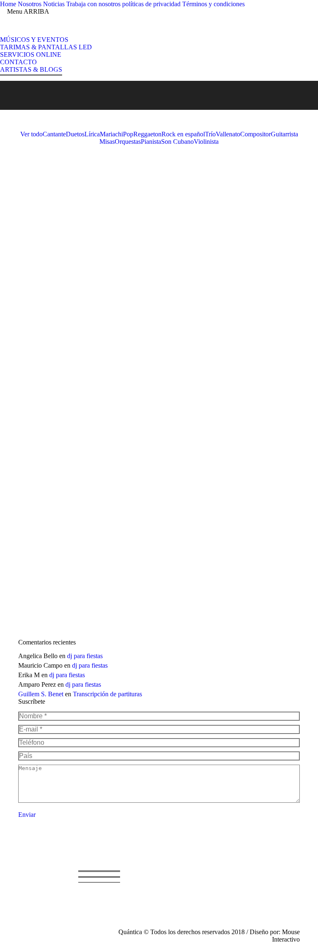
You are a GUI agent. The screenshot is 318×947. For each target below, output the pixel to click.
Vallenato (228, 134)
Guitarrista (284, 134)
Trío (210, 134)
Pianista (151, 141)
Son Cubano (177, 141)
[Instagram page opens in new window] (144, 905)
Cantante (54, 134)
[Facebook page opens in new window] (144, 893)
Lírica (92, 134)
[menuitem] (8, 4)
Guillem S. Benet (40, 694)
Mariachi (111, 134)
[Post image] (71, 176)
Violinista (206, 141)
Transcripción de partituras (107, 694)
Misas (107, 141)
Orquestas (128, 141)
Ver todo (31, 134)
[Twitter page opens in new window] (157, 893)
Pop (128, 134)
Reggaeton (147, 134)
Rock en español (183, 134)
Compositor (255, 134)
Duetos (75, 134)
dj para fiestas (85, 655)
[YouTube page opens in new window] (169, 893)
